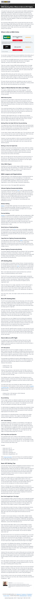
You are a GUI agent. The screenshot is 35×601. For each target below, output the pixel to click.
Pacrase (3, 215)
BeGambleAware (23, 595)
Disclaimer (29, 594)
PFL (14, 229)
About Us (19, 594)
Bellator (2, 205)
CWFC (21, 240)
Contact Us (24, 594)
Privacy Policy (6, 595)
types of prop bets (8, 456)
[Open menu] (33, 1)
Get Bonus (17, 40)
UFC (18, 190)
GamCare (30, 595)
